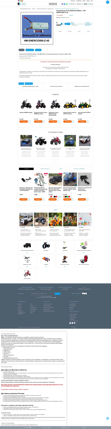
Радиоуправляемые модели (49, 310)
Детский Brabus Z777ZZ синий (70, 149)
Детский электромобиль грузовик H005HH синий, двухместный (69, 189)
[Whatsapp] (67, 4)
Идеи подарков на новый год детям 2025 (84, 230)
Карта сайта (32, 310)
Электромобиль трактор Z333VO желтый (69, 113)
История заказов (72, 305)
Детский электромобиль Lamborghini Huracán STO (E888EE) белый (85, 149)
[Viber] (74, 323)
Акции (31, 312)
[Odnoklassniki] (84, 293)
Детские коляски (47, 305)
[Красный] (69, 196)
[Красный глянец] (51, 196)
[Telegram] (65, 4)
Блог (92, 0)
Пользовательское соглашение (21, 313)
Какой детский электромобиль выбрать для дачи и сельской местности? (40, 230)
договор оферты (48, 296)
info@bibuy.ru (72, 319)
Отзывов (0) (38, 49)
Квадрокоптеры (47, 309)
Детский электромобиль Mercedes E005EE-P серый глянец (26, 149)
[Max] (62, 4)
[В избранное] (78, 24)
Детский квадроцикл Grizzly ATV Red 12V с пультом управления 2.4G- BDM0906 (55, 149)
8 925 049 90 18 (73, 317)
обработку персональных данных (48, 297)
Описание (21, 49)
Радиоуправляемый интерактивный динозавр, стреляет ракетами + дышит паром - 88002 (41, 189)
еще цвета (59, 196)
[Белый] (49, 196)
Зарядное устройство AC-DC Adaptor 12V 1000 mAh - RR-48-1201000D (26, 189)
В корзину (23, 121)
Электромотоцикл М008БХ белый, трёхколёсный (53, 114)
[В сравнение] (82, 24)
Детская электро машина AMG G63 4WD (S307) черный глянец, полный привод (55, 189)
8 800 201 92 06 (73, 315)
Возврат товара (33, 309)
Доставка (73, 3)
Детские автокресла (48, 304)
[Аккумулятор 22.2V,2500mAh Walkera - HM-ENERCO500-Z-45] (37, 28)
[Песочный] (64, 196)
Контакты (73, 0)
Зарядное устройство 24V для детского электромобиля (84, 189)
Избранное (71, 307)
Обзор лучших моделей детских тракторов (54, 230)
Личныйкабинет (85, 4)
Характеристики (29, 49)
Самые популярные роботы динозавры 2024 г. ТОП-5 (69, 230)
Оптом (83, 0)
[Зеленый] (67, 196)
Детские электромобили (48, 307)
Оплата (88, 0)
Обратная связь (33, 307)
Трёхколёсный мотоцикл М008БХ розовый (40, 113)
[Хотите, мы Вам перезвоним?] (108, 2)
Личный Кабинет (72, 304)
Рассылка (71, 309)
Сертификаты (20, 310)
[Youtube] (86, 293)
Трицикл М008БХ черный (25, 112)
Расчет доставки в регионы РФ (88, 24)
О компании (78, 0)
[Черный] (54, 196)
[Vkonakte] (82, 293)
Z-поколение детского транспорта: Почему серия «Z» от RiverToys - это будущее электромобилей (26, 230)
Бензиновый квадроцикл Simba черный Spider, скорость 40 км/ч (40, 149)
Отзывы (31, 305)
